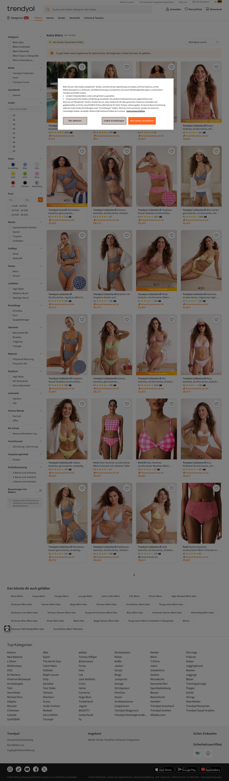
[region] (116, 104)
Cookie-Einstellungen (114, 120)
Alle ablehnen (75, 120)
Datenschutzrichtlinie (135, 111)
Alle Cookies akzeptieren (142, 120)
